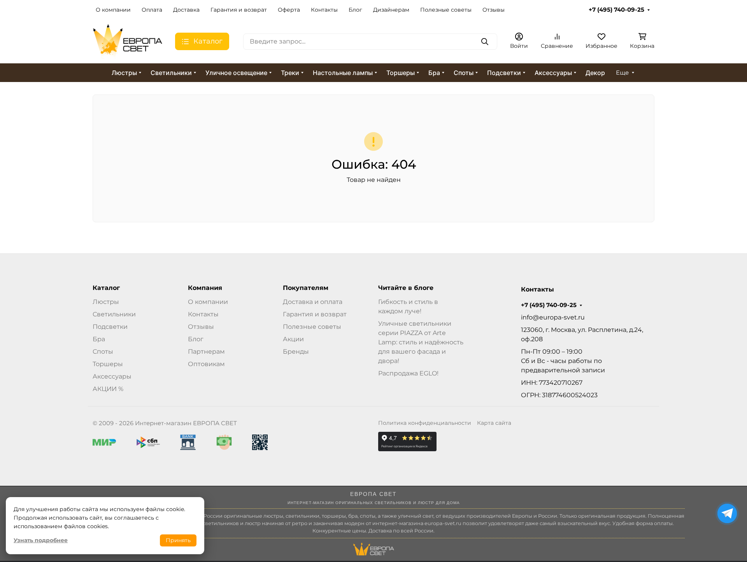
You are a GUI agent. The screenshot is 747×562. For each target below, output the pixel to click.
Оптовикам (206, 364)
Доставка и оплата (312, 301)
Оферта (289, 9)
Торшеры (400, 73)
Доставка (186, 9)
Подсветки (504, 73)
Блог (355, 9)
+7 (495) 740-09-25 (616, 9)
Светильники (171, 73)
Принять (178, 540)
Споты (463, 73)
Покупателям (305, 288)
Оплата (152, 9)
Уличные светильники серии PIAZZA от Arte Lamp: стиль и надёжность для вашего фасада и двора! (420, 342)
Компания (205, 288)
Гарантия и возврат (238, 9)
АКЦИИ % (108, 389)
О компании (113, 9)
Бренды (296, 351)
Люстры (124, 73)
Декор (595, 73)
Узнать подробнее (41, 540)
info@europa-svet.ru (553, 317)
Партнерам (206, 351)
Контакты (324, 9)
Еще (622, 72)
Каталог (106, 288)
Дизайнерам (391, 9)
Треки (290, 73)
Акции (293, 339)
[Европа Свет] (128, 41)
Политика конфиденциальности (424, 422)
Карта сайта (494, 422)
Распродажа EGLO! (408, 373)
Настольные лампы (343, 73)
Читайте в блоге (405, 288)
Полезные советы (446, 9)
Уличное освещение (236, 73)
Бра (434, 73)
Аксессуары (553, 73)
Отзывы (493, 9)
